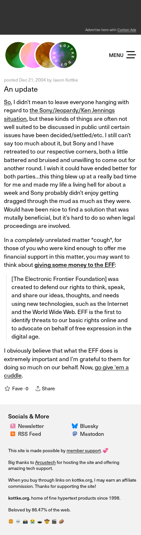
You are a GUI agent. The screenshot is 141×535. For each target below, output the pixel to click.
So (7, 102)
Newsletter (31, 425)
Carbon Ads (126, 29)
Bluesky (89, 425)
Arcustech (45, 462)
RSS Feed (29, 433)
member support (84, 450)
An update (21, 89)
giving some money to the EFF (74, 264)
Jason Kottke (65, 80)
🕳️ (39, 521)
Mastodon (92, 433)
